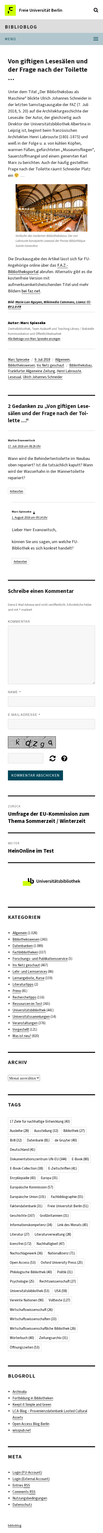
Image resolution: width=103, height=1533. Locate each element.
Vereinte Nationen (27, 1300)
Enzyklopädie (23, 1178)
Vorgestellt (20, 1029)
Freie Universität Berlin (67, 1206)
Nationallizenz (61, 1253)
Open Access (23, 1262)
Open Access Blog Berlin (30, 1423)
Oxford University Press (62, 1262)
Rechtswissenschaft (57, 1281)
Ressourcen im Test (27, 1003)
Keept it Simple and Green (31, 1404)
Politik (65, 1272)
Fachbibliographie (67, 1196)
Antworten (16, 491)
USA (60, 1291)
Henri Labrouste (69, 371)
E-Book (80, 1159)
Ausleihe (19, 1130)
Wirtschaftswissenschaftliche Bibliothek (43, 1328)
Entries (21, 1485)
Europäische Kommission (31, 1187)
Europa (49, 1178)
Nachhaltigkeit (50, 1243)
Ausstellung (46, 1130)
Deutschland (22, 1149)
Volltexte (59, 1300)
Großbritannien (54, 1215)
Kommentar (19, 621)
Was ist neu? (21, 1036)
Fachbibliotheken (25, 952)
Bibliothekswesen (21, 365)
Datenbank (38, 1140)
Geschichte (22, 1215)
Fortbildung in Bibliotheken (32, 1398)
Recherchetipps (24, 997)
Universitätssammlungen (31, 1016)
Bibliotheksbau (80, 365)
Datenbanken (22, 945)
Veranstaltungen (25, 1023)
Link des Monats (72, 1224)
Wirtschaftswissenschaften (33, 1319)
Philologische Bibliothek (31, 1272)
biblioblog (21, 27)
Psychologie (22, 1281)
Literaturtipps (23, 984)
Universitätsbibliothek (29, 1010)
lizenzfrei (20, 1243)
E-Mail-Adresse (24, 714)
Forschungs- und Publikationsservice (40, 958)
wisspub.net (21, 1430)
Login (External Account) (31, 1479)
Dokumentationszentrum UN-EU (38, 1159)
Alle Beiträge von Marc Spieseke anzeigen (34, 339)
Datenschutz (22, 1504)
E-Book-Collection (26, 1168)
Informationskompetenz (31, 1224)
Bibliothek (74, 1130)
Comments (23, 1491)
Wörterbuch (22, 1337)
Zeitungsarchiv (53, 1337)
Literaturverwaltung (52, 1234)
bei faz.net (31, 291)
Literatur (19, 1234)
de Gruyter (66, 1140)
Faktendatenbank (26, 1206)
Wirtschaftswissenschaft (31, 1309)
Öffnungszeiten (25, 1347)
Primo (16, 990)
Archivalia (19, 1391)
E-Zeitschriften (62, 1168)
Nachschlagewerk (26, 1253)
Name (14, 692)
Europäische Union (28, 1196)
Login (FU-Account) (27, 1472)
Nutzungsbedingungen (29, 1498)
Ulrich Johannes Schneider (43, 377)
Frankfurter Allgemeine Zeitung (31, 371)
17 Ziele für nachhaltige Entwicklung (40, 1121)
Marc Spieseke (18, 359)
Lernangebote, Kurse (28, 978)
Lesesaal (14, 377)
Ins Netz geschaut (50, 365)
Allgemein (62, 359)
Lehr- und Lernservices (29, 971)
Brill (16, 1140)
